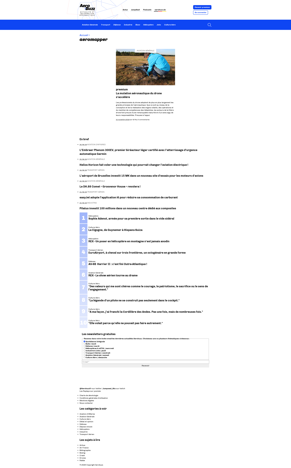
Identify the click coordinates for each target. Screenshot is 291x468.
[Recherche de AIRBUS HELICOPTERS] (208, 25)
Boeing (82, 453)
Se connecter (200, 12)
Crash (82, 455)
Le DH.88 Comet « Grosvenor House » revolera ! (110, 186)
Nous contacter (86, 403)
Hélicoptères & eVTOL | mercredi (99, 348)
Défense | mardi (92, 346)
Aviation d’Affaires (87, 414)
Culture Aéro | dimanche (96, 357)
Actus (125, 10)
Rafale (82, 460)
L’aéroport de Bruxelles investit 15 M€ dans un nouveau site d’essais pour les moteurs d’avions (141, 175)
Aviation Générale (90, 25)
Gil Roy (135, 119)
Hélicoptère (148, 25)
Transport (105, 25)
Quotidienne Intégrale (95, 341)
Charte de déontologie (89, 395)
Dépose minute (86, 427)
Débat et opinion (86, 421)
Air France (84, 448)
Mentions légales (87, 400)
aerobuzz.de (160, 10)
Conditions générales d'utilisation (94, 398)
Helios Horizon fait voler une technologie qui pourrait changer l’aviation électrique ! (134, 164)
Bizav (137, 25)
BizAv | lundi (90, 344)
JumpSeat (135, 10)
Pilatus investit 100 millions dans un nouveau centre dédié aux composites (128, 208)
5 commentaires (143, 119)
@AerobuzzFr (86, 388)
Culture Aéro (170, 25)
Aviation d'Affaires (96, 144)
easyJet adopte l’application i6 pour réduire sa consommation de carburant (129, 197)
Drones (83, 458)
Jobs (159, 25)
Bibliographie (85, 450)
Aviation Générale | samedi (97, 355)
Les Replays (85, 391)
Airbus (82, 445)
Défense (117, 25)
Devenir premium (202, 7)
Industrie (128, 25)
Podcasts (147, 10)
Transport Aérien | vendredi (97, 353)
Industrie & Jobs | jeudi (95, 351)
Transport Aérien (95, 170)
